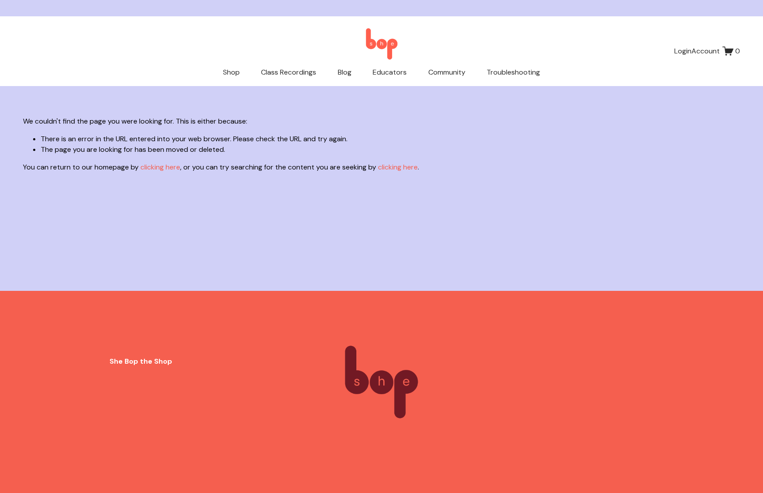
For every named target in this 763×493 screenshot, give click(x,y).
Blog (344, 72)
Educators (390, 72)
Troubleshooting (513, 72)
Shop (231, 72)
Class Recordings (288, 72)
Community (446, 72)
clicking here (160, 167)
